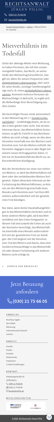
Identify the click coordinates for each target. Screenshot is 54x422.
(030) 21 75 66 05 (17, 14)
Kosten (9, 350)
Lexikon (29, 27)
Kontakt (9, 353)
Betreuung (10, 327)
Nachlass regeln (13, 319)
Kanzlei (9, 346)
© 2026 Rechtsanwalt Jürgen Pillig (27, 418)
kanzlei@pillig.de (17, 19)
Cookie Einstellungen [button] (15, 364)
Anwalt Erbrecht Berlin (15, 27)
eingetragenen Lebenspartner (19, 82)
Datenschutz (11, 357)
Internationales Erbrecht (16, 330)
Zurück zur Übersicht (22, 266)
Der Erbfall (10, 323)
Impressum (11, 360)
